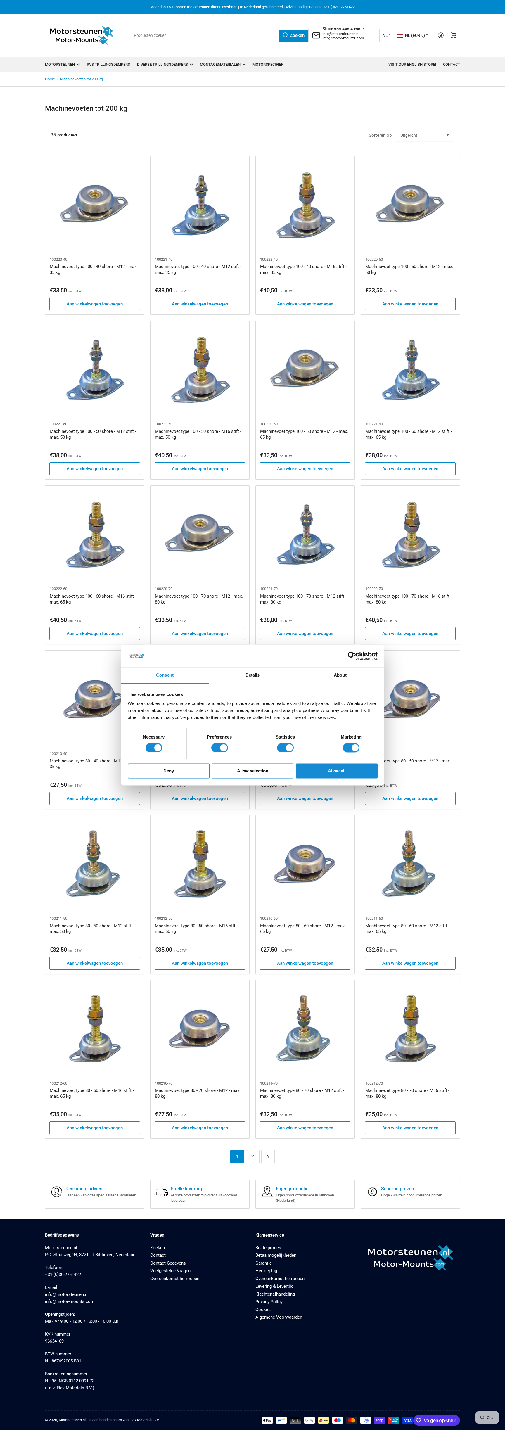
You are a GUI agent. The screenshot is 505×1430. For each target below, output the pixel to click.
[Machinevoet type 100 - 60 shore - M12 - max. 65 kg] (305, 370)
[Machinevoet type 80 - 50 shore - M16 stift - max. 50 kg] (200, 865)
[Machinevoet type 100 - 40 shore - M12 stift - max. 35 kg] (200, 206)
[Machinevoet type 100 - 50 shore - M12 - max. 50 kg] (410, 206)
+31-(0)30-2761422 (63, 1274)
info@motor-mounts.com (343, 38)
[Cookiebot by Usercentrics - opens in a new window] (352, 655)
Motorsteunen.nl (72, 1420)
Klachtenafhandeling (275, 1294)
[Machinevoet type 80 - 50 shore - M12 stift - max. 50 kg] (95, 865)
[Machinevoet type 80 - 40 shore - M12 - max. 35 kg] (95, 700)
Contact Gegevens (168, 1263)
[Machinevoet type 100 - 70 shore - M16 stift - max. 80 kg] (410, 535)
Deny (168, 771)
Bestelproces (268, 1247)
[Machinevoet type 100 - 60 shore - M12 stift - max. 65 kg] (410, 370)
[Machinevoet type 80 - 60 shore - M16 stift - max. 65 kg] (95, 1030)
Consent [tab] (165, 675)
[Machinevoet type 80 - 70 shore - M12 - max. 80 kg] (200, 1030)
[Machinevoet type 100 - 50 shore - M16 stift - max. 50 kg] (200, 370)
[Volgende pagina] (268, 1156)
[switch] (219, 747)
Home (50, 79)
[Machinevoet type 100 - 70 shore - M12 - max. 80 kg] (200, 535)
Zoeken (157, 1247)
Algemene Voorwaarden (278, 1317)
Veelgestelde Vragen (170, 1270)
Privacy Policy (269, 1301)
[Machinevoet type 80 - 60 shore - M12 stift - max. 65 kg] (410, 865)
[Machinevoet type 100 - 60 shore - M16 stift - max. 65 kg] (95, 535)
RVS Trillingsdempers (108, 64)
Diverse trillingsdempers (162, 64)
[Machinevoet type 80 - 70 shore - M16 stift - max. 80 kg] (410, 1030)
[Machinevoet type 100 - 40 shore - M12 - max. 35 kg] (95, 206)
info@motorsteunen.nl (340, 34)
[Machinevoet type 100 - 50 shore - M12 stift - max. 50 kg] (95, 370)
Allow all (336, 771)
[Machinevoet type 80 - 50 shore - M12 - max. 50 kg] (410, 700)
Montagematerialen (220, 64)
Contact (451, 64)
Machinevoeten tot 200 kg (81, 79)
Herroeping (266, 1270)
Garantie (263, 1263)
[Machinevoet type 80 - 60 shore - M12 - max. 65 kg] (305, 865)
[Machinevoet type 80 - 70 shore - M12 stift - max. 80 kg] (305, 1030)
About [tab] (340, 675)
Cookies (263, 1309)
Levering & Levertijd (274, 1286)
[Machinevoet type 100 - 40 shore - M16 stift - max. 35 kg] (305, 206)
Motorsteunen (60, 64)
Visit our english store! (412, 64)
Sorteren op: (381, 135)
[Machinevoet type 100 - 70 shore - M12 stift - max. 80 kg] (305, 535)
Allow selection (252, 771)
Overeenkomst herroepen (174, 1278)
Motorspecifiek (267, 64)
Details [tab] (252, 675)
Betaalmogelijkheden (275, 1255)
